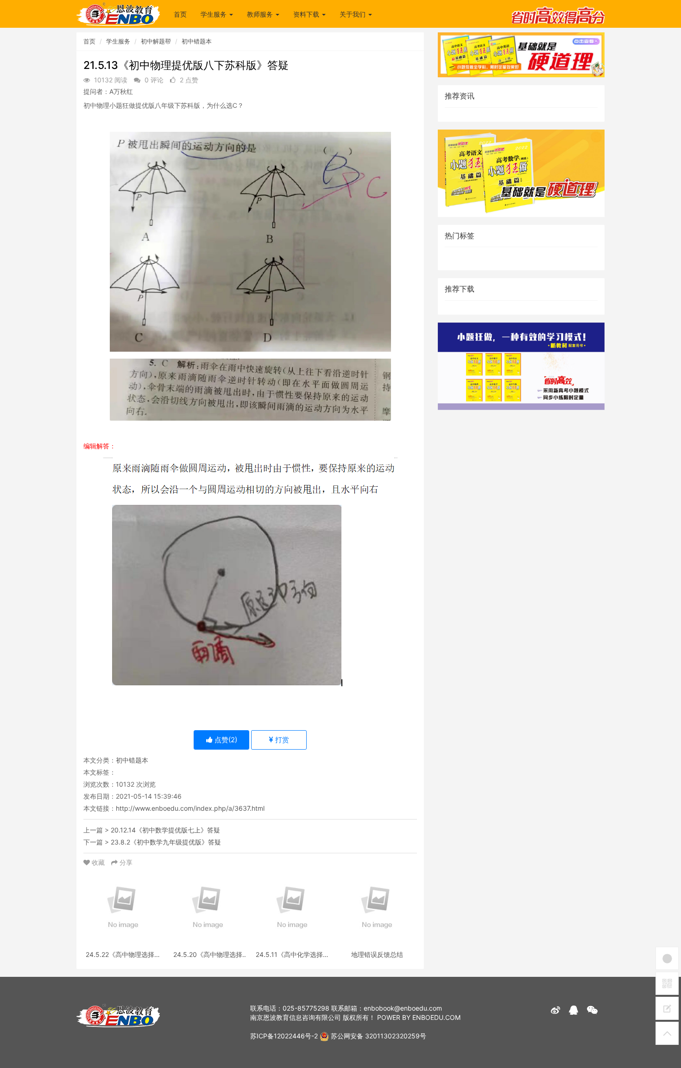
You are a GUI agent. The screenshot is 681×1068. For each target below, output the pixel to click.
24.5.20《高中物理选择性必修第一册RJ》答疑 (207, 954)
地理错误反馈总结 (377, 954)
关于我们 (353, 14)
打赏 (281, 739)
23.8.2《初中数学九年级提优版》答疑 (166, 842)
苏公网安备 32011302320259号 (377, 1036)
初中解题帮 (156, 41)
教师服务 (261, 14)
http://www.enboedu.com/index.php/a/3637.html (190, 808)
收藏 (98, 862)
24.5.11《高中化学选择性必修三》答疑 (292, 954)
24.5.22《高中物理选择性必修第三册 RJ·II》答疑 (123, 954)
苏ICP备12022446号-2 (284, 1036)
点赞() (225, 739)
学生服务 (214, 14)
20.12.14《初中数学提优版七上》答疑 (165, 830)
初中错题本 (197, 41)
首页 (180, 14)
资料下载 (307, 14)
